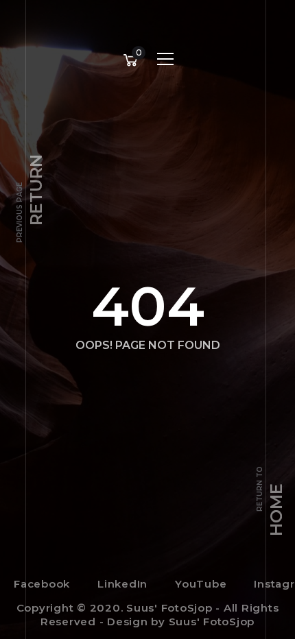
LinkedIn (122, 583)
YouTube (200, 583)
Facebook (42, 583)
